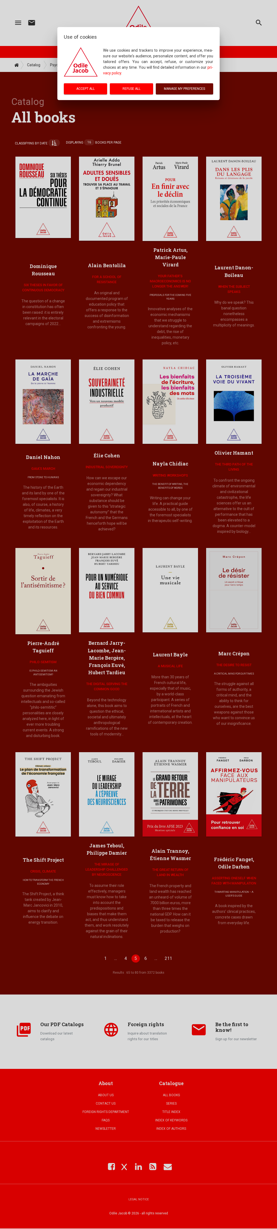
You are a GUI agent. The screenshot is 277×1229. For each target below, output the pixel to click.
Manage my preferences (184, 89)
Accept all (85, 89)
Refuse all (131, 89)
